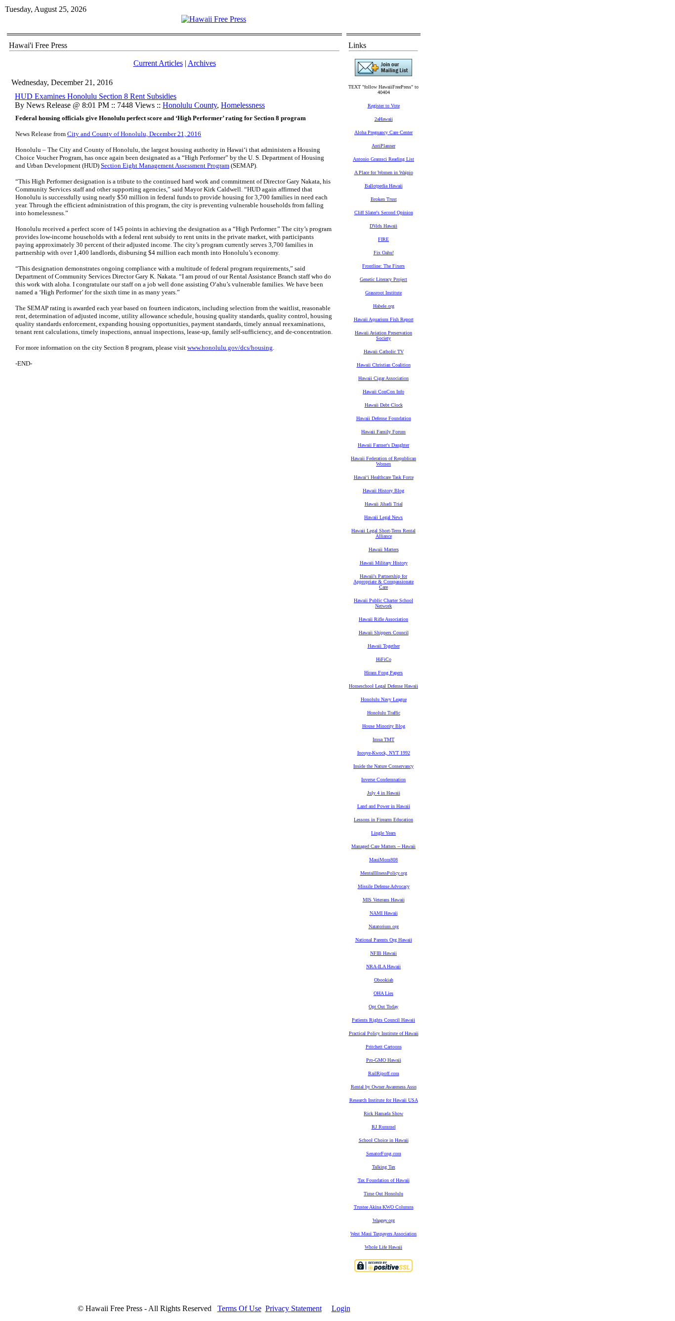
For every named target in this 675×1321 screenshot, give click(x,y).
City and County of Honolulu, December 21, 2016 (134, 134)
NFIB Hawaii (383, 953)
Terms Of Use (239, 1308)
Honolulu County (190, 105)
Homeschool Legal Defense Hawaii (383, 686)
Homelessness (243, 105)
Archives (202, 63)
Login (341, 1308)
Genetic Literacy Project (383, 279)
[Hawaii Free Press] (213, 19)
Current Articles (158, 63)
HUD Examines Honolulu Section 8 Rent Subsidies (95, 96)
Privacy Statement (293, 1308)
